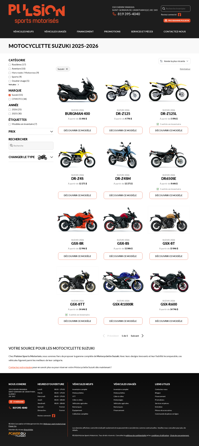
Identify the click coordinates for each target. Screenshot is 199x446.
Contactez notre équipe (20, 367)
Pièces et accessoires (163, 410)
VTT (74, 396)
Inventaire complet (79, 389)
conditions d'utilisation (160, 435)
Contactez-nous (175, 31)
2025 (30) (17, 113)
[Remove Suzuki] (66, 69)
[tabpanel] (51, 400)
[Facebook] (179, 14)
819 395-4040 (129, 14)
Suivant (135, 335)
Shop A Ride (28, 429)
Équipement (77, 410)
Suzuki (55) (17, 94)
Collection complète (80, 414)
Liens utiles (162, 384)
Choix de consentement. (179, 435)
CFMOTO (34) (19, 98)
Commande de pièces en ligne (166, 414)
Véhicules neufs (23, 31)
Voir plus (12, 84)
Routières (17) (19, 64)
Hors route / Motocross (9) (25, 72)
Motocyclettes (78, 393)
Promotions (112, 31)
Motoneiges (118, 400)
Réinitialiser (185, 69)
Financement (85, 31)
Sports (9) (17, 76)
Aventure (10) (18, 68)
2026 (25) (17, 109)
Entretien (158, 407)
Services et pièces (142, 31)
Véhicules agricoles (80, 403)
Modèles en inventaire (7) (24, 124)
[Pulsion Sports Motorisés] (37, 14)
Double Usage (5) (20, 80)
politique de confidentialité (136, 435)
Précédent (113, 335)
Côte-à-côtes (77, 400)
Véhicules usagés (55, 31)
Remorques (77, 407)
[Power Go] (38, 434)
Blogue (158, 393)
